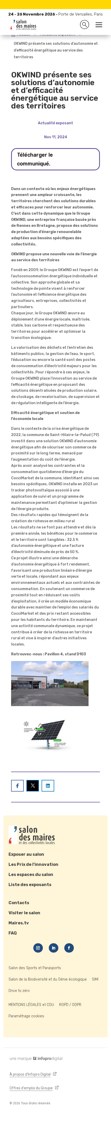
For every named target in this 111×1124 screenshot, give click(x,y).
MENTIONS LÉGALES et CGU (31, 1005)
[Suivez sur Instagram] (38, 948)
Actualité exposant (55, 123)
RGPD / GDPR (70, 1005)
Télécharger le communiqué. (35, 159)
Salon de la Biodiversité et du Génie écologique (48, 979)
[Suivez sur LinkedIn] (53, 948)
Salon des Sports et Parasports (35, 968)
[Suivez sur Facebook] (69, 948)
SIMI (95, 979)
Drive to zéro (19, 991)
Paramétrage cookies (26, 1016)
